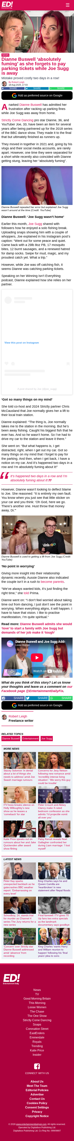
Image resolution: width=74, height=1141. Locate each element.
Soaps (37, 1024)
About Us (37, 1081)
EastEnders (37, 1033)
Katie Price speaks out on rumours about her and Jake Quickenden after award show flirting (20, 844)
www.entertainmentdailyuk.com (31, 1124)
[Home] (7, 5)
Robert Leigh (18, 82)
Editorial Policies (37, 1090)
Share (13, 88)
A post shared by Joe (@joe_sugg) (37, 388)
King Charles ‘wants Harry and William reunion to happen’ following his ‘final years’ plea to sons (53, 951)
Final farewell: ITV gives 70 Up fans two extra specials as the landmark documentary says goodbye (54, 920)
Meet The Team (37, 1085)
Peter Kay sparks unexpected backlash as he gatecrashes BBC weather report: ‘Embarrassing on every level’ (19, 887)
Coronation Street (37, 1028)
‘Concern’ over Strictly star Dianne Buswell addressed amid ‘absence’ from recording (19, 951)
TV (37, 994)
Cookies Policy (37, 1103)
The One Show (37, 1015)
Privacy (37, 1111)
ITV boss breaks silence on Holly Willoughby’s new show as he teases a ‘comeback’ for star (19, 809)
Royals (37, 1041)
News (5, 55)
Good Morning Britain (37, 998)
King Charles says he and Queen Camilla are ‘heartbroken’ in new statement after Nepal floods (54, 886)
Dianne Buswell (30, 105)
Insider (37, 1054)
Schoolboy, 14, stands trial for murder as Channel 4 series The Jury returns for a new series (20, 920)
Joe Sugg (35, 224)
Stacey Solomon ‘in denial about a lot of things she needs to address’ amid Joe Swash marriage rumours (19, 775)
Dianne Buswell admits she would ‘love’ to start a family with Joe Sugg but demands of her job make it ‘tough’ (36, 628)
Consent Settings (37, 1107)
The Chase (37, 1011)
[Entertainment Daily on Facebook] (37, 1066)
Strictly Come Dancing (17, 120)
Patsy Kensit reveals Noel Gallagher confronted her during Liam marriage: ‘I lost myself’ (54, 844)
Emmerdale (37, 1037)
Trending (37, 1046)
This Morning (37, 1002)
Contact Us (37, 1098)
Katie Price (37, 1050)
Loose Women (37, 1007)
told (26, 593)
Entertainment (30, 738)
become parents (52, 582)
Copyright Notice (37, 1116)
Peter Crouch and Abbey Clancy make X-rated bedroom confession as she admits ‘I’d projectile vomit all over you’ (54, 811)
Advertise (37, 1094)
